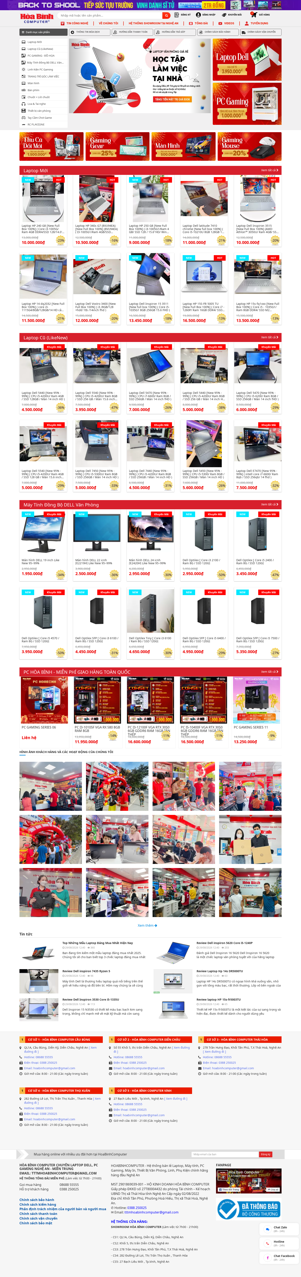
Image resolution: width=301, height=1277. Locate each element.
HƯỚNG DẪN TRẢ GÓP (173, 32)
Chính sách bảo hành (36, 1200)
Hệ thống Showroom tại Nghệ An (153, 23)
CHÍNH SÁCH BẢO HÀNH (217, 32)
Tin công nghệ (77, 23)
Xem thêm (146, 925)
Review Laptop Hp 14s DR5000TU (220, 971)
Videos (229, 23)
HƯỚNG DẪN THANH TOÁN (133, 32)
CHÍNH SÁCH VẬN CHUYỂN (262, 32)
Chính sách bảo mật (35, 1223)
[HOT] (96, 198)
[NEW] (43, 276)
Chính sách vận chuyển (38, 1218)
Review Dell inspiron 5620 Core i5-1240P (225, 943)
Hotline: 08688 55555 (38, 1057)
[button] (79, 76)
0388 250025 (69, 1189)
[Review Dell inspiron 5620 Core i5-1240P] (173, 953)
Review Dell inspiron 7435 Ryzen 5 (86, 971)
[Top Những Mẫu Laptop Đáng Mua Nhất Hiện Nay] (38, 953)
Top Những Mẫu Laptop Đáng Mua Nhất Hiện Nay (97, 943)
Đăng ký (265, 1154)
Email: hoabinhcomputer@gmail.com (49, 1068)
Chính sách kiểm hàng (37, 1204)
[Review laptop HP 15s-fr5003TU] (173, 1010)
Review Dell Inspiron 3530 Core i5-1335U (90, 999)
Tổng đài (201, 23)
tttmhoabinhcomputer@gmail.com (151, 1212)
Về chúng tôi (108, 23)
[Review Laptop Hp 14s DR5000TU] (173, 981)
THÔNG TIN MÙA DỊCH (88, 32)
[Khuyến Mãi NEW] (43, 532)
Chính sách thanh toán (38, 1213)
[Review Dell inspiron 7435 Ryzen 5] (38, 981)
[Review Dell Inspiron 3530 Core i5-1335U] (38, 1010)
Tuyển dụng (259, 23)
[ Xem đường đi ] (214, 1052)
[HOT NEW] (43, 198)
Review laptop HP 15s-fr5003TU (219, 999)
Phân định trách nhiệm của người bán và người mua (62, 1209)
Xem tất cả (268, 170)
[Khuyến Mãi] (43, 365)
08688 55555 (69, 1184)
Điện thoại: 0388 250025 (40, 1063)
